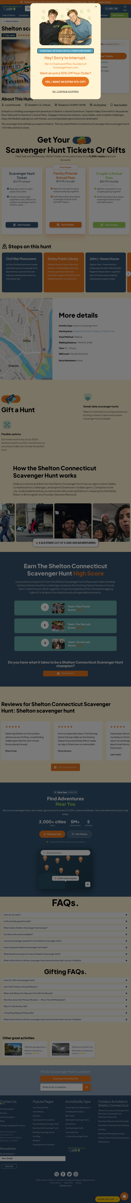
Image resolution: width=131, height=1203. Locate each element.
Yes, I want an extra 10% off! (65, 81)
